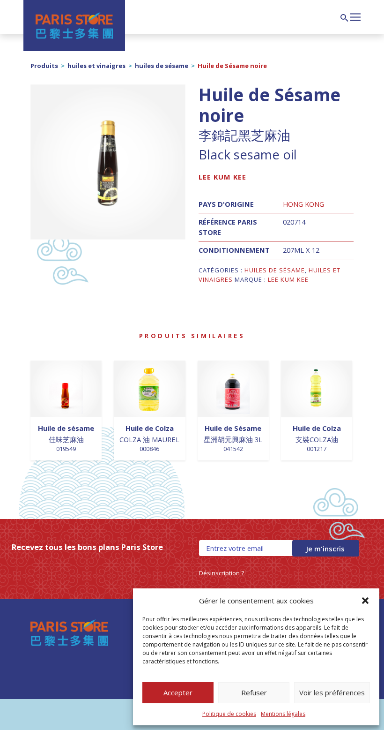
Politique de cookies (229, 714)
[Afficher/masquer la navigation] (355, 16)
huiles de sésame (161, 65)
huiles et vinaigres (96, 65)
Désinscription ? (221, 573)
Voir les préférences (332, 692)
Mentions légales (283, 714)
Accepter (177, 692)
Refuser (254, 692)
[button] (365, 600)
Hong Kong (303, 204)
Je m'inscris (325, 548)
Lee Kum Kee (222, 176)
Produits (44, 65)
